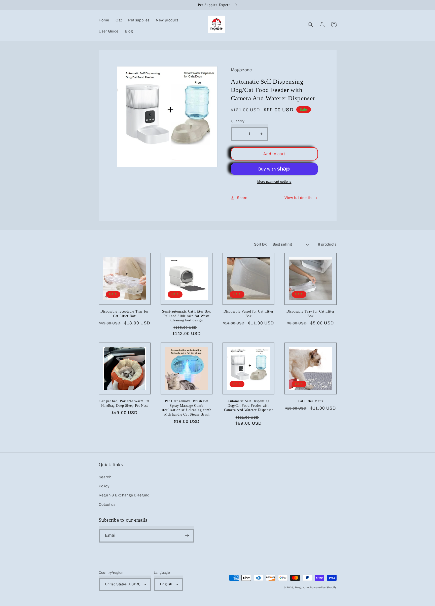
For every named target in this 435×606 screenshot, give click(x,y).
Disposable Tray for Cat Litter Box (310, 314)
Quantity (238, 121)
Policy (104, 486)
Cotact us (107, 504)
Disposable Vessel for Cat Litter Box (249, 314)
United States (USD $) (123, 584)
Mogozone (302, 587)
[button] (310, 24)
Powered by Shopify (323, 587)
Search (105, 477)
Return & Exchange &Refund (124, 495)
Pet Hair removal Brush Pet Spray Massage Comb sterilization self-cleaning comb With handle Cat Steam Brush (186, 407)
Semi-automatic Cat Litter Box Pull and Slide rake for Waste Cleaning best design (186, 316)
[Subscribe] (187, 536)
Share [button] (242, 198)
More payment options (274, 181)
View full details (298, 198)
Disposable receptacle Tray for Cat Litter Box (124, 314)
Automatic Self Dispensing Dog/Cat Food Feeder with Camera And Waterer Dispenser (248, 405)
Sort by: (260, 244)
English (166, 584)
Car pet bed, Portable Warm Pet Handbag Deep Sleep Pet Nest (124, 403)
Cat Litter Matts (310, 401)
